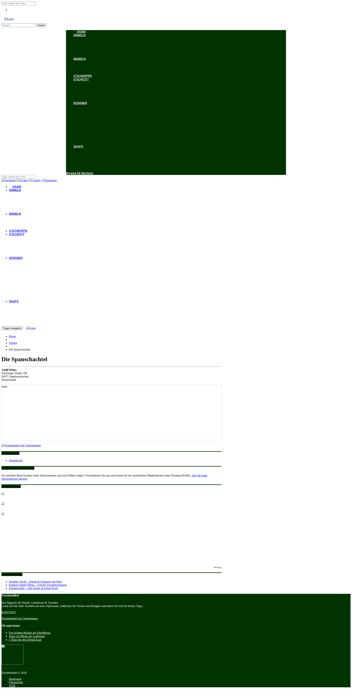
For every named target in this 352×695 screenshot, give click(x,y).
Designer (80, 103)
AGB (12, 685)
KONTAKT (8, 612)
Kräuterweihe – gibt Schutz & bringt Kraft (33, 588)
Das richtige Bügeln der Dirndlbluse (30, 632)
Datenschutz (16, 682)
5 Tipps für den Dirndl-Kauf (25, 639)
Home (12, 336)
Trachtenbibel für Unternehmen (19, 618)
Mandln (80, 59)
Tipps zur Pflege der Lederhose (27, 636)
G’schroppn (83, 76)
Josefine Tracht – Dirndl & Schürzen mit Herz (35, 581)
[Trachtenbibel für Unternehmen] (21, 445)
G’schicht (81, 79)
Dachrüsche (16, 460)
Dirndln (79, 35)
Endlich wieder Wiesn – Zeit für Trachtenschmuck (38, 584)
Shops (78, 146)
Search (41, 25)
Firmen (13, 342)
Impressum (15, 679)
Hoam (81, 32)
